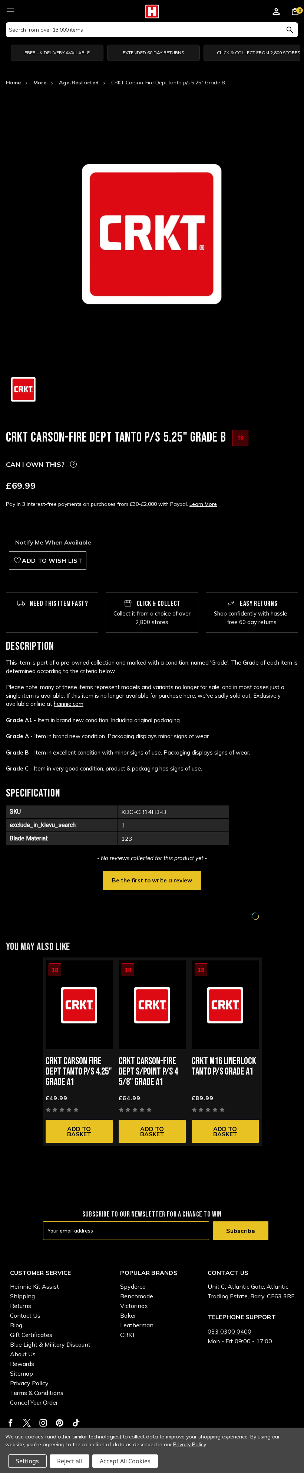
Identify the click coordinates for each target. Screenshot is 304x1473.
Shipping (22, 1296)
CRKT (128, 1334)
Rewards (22, 1363)
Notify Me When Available (53, 542)
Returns (20, 1305)
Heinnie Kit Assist (34, 1286)
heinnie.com (68, 703)
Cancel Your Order (34, 1402)
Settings (27, 1461)
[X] (27, 1422)
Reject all (69, 1461)
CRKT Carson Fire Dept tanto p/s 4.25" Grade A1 (79, 1072)
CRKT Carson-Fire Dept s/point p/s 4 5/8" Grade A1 (148, 1072)
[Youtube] (76, 1422)
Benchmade (136, 1296)
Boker (128, 1315)
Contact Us (25, 1315)
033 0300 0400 (229, 1331)
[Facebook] (10, 1422)
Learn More (203, 504)
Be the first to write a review (152, 880)
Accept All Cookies (125, 1461)
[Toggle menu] (10, 10)
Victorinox (134, 1305)
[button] (152, 880)
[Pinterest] (59, 1422)
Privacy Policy (29, 1383)
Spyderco (133, 1286)
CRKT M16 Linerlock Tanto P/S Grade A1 (224, 1067)
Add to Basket (79, 1131)
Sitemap (21, 1373)
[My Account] (276, 12)
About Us (23, 1354)
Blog (16, 1325)
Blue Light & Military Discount (50, 1344)
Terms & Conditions (36, 1392)
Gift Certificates (31, 1334)
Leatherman (136, 1325)
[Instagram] (43, 1422)
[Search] (289, 29)
